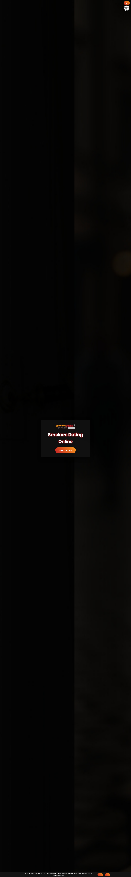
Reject (107, 874)
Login (126, 3)
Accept (100, 874)
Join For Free (65, 450)
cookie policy (60, 875)
